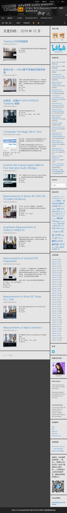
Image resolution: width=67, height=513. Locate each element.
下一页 (10, 355)
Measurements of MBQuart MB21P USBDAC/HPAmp (57, 84)
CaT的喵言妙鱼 (56, 198)
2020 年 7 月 (55, 329)
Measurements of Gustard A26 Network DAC (58, 111)
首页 (3, 18)
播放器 (30, 114)
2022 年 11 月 (55, 268)
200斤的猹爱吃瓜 (56, 196)
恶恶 (54, 218)
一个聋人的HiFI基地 (57, 449)
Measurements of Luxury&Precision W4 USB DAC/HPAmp (58, 76)
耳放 (27, 213)
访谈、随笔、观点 (6, 23)
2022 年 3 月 (55, 286)
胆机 (34, 114)
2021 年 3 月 (55, 313)
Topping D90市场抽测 (15, 41)
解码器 (38, 114)
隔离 (53, 247)
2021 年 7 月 (55, 304)
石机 (10, 285)
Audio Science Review (58, 446)
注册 (53, 427)
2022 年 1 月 (55, 291)
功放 (55, 211)
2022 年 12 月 (56, 266)
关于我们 (37, 1)
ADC (62, 196)
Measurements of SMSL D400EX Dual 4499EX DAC (57, 142)
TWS (63, 206)
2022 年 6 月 (55, 279)
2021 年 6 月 (55, 306)
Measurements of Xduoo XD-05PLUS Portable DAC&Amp (24, 197)
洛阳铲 (18, 23)
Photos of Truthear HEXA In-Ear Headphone (57, 158)
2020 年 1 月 (55, 335)
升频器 (62, 211)
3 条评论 (23, 90)
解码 (57, 241)
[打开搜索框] (64, 23)
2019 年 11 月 (55, 340)
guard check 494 (57, 62)
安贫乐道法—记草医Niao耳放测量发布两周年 (58, 171)
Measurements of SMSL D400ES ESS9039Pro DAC (57, 117)
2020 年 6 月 (55, 331)
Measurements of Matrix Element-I (22, 327)
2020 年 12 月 (56, 320)
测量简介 (44, 1)
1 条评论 (23, 116)
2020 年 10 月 (56, 324)
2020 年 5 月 (55, 333)
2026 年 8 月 (55, 259)
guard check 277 (57, 66)
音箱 (57, 247)
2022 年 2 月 (55, 288)
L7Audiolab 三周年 (57, 123)
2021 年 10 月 (55, 297)
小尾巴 (60, 216)
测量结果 (9, 18)
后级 (25, 114)
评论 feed (54, 433)
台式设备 (23, 50)
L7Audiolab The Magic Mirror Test (22, 131)
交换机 (54, 209)
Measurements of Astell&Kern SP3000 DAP (58, 91)
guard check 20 (56, 70)
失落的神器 (26, 23)
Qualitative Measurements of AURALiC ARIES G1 (19, 229)
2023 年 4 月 (55, 262)
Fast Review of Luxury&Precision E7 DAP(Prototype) (58, 97)
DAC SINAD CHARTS (31, 18)
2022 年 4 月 (55, 284)
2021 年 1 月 (55, 317)
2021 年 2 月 (55, 315)
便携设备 (23, 212)
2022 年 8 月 (55, 275)
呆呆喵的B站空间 (59, 52)
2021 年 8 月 (55, 302)
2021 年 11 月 (55, 295)
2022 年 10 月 (56, 271)
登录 (53, 429)
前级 (22, 114)
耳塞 (57, 232)
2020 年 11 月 (55, 322)
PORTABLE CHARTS (46, 18)
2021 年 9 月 (55, 300)
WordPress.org (56, 436)
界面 (22, 89)
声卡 (62, 214)
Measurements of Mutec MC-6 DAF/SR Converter (58, 150)
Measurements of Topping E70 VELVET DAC (58, 105)
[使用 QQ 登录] (53, 351)
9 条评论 (7, 155)
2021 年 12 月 (55, 293)
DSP (62, 198)
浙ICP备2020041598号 (35, 510)
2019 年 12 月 (55, 338)
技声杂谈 (52, 1)
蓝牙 (62, 238)
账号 (63, 1)
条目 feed (54, 431)
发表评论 (23, 52)
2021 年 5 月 (55, 309)
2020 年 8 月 (55, 326)
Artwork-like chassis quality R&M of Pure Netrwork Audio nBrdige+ (23, 166)
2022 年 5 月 (55, 282)
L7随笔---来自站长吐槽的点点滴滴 (58, 203)
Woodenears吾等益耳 (58, 451)
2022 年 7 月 (55, 277)
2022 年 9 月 (55, 273)
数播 (58, 221)
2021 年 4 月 (55, 311)
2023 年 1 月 (55, 264)
